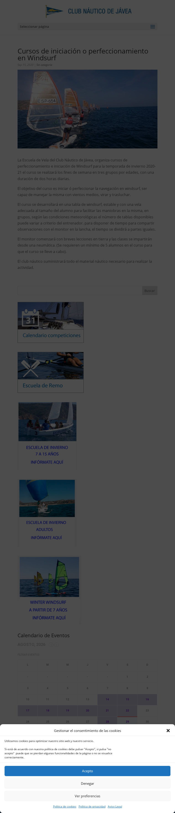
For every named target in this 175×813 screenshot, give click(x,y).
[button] (168, 730)
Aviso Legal (115, 806)
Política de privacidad (92, 806)
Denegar (87, 783)
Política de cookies (64, 806)
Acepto (87, 771)
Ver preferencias (87, 796)
